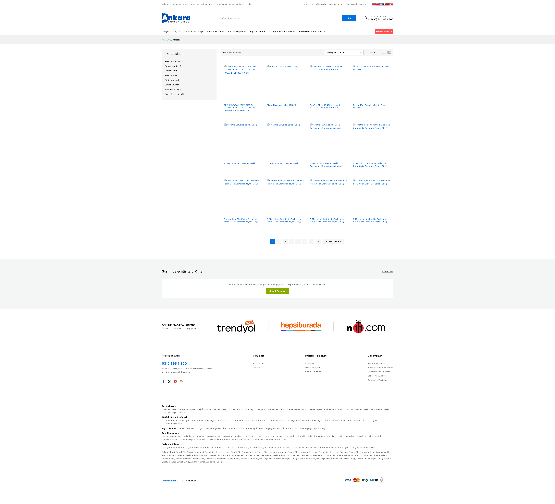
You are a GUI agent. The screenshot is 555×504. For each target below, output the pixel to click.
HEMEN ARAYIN (378, 16)
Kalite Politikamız (376, 363)
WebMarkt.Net (169, 481)
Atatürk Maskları (276, 420)
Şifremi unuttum (313, 372)
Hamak (288, 436)
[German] (388, 4)
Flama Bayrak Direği (296, 409)
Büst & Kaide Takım (350, 420)
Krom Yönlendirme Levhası (304, 447)
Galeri (354, 4)
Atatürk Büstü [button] (213, 32)
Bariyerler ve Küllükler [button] (310, 32)
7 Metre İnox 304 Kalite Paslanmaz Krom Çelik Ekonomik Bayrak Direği (327, 220)
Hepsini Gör (387, 272)
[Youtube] (175, 381)
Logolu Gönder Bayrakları (209, 428)
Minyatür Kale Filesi (197, 439)
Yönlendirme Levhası (279, 447)
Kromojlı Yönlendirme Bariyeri (334, 447)
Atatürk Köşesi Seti (172, 423)
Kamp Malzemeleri (273, 436)
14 (305, 241)
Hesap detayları (312, 367)
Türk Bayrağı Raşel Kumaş (312, 428)
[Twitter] (169, 381)
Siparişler (309, 363)
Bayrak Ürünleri (172, 85)
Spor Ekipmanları (173, 89)
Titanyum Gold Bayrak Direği (270, 409)
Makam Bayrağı (247, 428)
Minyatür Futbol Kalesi (174, 439)
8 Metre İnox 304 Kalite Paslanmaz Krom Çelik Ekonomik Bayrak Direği (370, 220)
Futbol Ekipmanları (304, 436)
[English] (381, 4)
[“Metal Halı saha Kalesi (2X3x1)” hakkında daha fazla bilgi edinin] (282, 100)
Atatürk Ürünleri (172, 61)
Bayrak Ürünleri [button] (257, 32)
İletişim (362, 4)
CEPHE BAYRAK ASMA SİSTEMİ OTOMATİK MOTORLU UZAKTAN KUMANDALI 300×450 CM (239, 107)
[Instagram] (181, 381)
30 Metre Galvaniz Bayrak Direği (282, 163)
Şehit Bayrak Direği (380, 409)
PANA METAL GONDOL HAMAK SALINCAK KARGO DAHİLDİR (325, 106)
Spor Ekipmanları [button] (282, 32)
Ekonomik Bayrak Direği (190, 409)
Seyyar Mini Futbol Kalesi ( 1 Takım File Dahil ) (370, 106)
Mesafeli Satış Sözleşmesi (380, 367)
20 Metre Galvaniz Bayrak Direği (239, 163)
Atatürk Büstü (171, 75)
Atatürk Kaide (259, 420)
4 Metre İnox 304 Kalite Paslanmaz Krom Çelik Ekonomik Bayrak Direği (370, 164)
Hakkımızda (320, 4)
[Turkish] (391, 4)
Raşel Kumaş (231, 428)
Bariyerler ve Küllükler (175, 94)
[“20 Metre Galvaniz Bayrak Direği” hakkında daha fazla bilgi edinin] (239, 158)
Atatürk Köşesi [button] (235, 32)
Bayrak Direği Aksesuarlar (175, 412)
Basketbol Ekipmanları (193, 436)
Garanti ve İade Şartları (379, 372)
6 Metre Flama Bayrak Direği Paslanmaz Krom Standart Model (326, 164)
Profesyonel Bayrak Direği (241, 409)
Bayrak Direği (171, 71)
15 (311, 241)
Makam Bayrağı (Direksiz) (270, 428)
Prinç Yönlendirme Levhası (364, 447)
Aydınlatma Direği (193, 32)
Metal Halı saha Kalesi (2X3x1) (281, 105)
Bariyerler (209, 447)
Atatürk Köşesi (172, 80)
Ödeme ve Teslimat (377, 380)
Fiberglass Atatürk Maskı (326, 420)
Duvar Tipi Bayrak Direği (356, 409)
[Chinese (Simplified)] (377, 4)
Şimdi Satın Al (277, 291)
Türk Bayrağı (291, 428)
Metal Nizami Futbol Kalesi (273, 439)
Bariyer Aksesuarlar (226, 447)
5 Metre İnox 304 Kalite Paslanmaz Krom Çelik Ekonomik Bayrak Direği (241, 220)
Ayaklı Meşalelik (194, 447)
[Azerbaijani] (374, 4)
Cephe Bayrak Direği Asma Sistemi (325, 409)
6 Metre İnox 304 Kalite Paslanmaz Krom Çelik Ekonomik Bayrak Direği (284, 220)
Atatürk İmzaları (241, 420)
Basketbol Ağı (213, 436)
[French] (384, 4)
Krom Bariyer (244, 447)
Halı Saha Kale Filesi (326, 436)
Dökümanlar (334, 4)
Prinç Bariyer (260, 447)
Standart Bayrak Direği (215, 409)
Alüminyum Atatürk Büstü (192, 420)
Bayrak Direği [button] (170, 32)
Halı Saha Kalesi (346, 436)
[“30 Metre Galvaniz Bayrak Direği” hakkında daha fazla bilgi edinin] (282, 158)
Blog (347, 4)
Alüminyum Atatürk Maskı (299, 420)
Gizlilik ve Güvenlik (376, 376)
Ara (349, 18)
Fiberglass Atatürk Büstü (219, 420)
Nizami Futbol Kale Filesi (222, 439)
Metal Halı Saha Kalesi (368, 436)
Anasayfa (308, 4)
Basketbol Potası (253, 436)
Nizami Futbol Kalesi (247, 439)
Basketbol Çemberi (232, 436)
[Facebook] (163, 381)
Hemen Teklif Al (384, 31)
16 (318, 241)
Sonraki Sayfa (332, 241)
